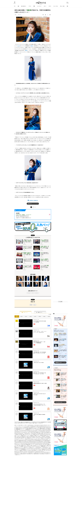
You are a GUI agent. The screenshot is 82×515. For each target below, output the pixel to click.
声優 (34, 6)
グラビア (50, 6)
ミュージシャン (39, 6)
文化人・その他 (62, 6)
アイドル (30, 6)
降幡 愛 (32, 45)
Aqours (18, 45)
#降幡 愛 (31, 304)
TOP (14, 6)
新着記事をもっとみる (59, 362)
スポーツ (45, 6)
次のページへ (30, 203)
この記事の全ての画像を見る (33, 200)
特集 (67, 6)
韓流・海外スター (23, 6)
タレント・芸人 (56, 6)
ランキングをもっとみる (59, 402)
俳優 (18, 6)
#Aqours (35, 304)
